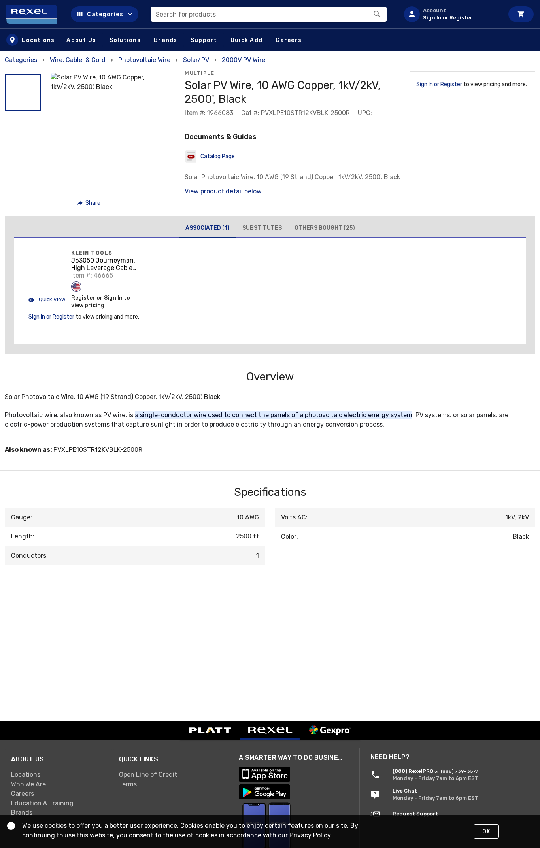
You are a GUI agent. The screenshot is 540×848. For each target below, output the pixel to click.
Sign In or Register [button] (51, 317)
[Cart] (521, 14)
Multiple (199, 73)
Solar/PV (196, 60)
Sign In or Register (439, 84)
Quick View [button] (51, 299)
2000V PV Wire (243, 60)
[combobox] (269, 14)
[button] (104, 14)
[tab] (207, 228)
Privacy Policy (310, 835)
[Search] (377, 14)
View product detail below (223, 191)
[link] (59, 774)
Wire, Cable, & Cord (78, 60)
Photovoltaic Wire (144, 60)
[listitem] (450, 14)
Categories (21, 60)
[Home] (35, 14)
